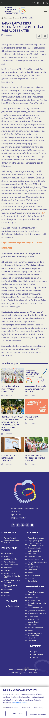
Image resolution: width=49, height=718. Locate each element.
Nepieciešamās (11, 707)
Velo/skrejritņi (33, 619)
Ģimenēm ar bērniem (36, 611)
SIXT (44, 212)
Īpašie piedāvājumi (35, 551)
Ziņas (17, 18)
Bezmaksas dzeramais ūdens (37, 604)
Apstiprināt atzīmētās (37, 714)
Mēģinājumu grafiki (35, 541)
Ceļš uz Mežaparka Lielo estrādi (37, 563)
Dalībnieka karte (34, 548)
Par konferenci (10, 538)
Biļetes (6, 592)
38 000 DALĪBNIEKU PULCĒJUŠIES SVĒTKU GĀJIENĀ (35, 458)
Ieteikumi (31, 595)
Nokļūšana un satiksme (37, 613)
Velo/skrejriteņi (34, 567)
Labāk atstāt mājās (35, 608)
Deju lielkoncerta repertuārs (10, 586)
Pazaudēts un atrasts (36, 538)
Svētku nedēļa (13, 606)
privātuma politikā (20, 703)
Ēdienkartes (32, 570)
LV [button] (2, 3)
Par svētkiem (9, 553)
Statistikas (25, 707)
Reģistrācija (32, 581)
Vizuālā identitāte (10, 559)
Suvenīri (31, 573)
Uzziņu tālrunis (33, 622)
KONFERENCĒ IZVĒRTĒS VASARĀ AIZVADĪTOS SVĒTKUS (35, 389)
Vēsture (7, 556)
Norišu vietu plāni (34, 557)
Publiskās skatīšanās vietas (12, 577)
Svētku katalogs (10, 573)
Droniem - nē (33, 616)
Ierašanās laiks (33, 598)
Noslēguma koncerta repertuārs (12, 581)
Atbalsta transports (35, 559)
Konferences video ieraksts (11, 541)
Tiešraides (8, 568)
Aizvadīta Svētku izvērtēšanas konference (10, 389)
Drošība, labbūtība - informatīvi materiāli (36, 544)
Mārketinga (39, 707)
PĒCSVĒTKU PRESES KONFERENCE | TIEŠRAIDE (10, 458)
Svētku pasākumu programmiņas (35, 634)
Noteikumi (8, 590)
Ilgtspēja (7, 570)
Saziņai (35, 657)
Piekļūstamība (9, 562)
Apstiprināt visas (16, 713)
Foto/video (32, 638)
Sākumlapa (7, 18)
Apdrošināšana (34, 575)
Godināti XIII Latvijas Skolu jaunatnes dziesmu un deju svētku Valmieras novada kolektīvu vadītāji (12, 423)
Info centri (32, 554)
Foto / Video (38, 654)
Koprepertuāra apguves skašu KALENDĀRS (22, 242)
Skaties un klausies (11, 565)
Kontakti (7, 595)
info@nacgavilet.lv (18, 518)
